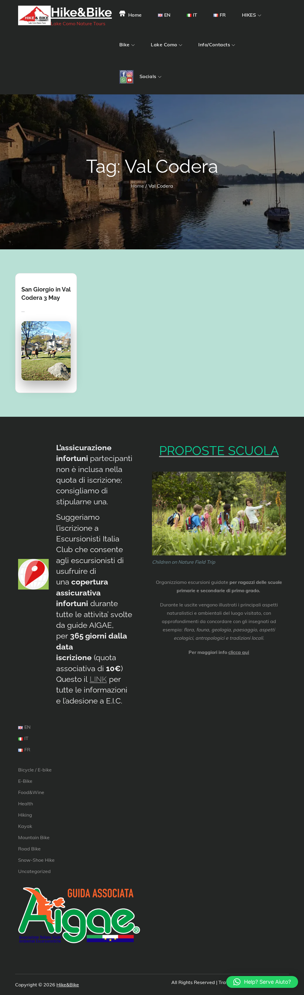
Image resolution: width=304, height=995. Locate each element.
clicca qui (238, 652)
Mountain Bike (34, 837)
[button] (262, 982)
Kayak (25, 826)
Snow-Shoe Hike (36, 860)
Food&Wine (31, 792)
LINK (98, 679)
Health (25, 804)
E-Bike (25, 781)
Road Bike (29, 849)
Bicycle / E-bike (35, 770)
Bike (124, 44)
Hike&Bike (81, 12)
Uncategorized (34, 871)
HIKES (249, 15)
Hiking (25, 815)
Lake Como (164, 44)
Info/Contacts (214, 44)
